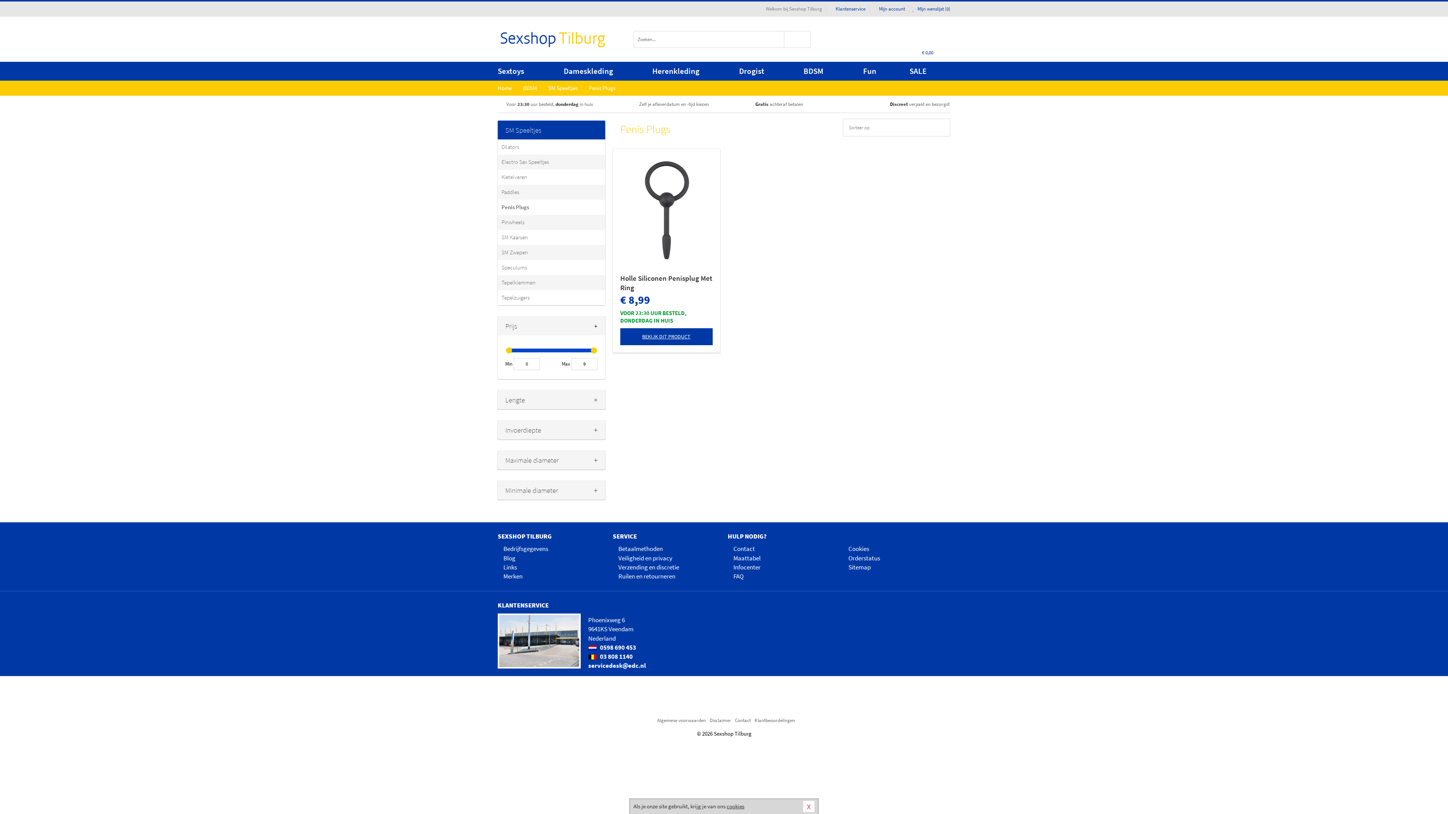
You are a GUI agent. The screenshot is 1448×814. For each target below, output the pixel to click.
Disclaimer (720, 720)
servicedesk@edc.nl (617, 665)
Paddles (510, 192)
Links (510, 567)
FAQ (738, 576)
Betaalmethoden (640, 549)
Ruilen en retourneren (646, 576)
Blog (509, 558)
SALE (918, 71)
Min (508, 364)
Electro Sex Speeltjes (525, 161)
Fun (869, 71)
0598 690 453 (617, 647)
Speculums (514, 267)
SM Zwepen (515, 252)
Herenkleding (675, 71)
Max (566, 364)
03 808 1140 (616, 656)
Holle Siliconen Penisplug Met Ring (666, 283)
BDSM (814, 71)
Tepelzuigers (516, 297)
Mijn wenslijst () (933, 9)
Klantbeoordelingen (775, 720)
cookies (735, 806)
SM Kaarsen (515, 237)
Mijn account (892, 9)
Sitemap (859, 567)
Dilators (510, 146)
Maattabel (747, 558)
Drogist (751, 71)
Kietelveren (514, 177)
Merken (513, 576)
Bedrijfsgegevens (525, 549)
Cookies (858, 549)
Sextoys (511, 71)
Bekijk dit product (666, 336)
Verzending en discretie (648, 567)
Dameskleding (588, 71)
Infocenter (747, 567)
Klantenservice (850, 9)
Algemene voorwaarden (681, 720)
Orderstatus (864, 558)
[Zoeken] (797, 39)
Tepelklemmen (518, 282)
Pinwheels (513, 222)
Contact (744, 549)
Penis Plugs (515, 207)
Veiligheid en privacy (645, 558)
